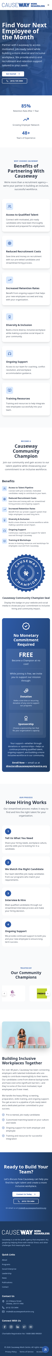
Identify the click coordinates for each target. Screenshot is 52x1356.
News (4, 1278)
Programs (6, 1264)
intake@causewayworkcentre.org (32, 1208)
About (4, 1260)
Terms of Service (26, 1351)
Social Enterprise (9, 1269)
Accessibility (41, 1351)
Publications (7, 1282)
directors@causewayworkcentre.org (26, 766)
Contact (5, 1287)
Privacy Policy (11, 1351)
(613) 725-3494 (16, 81)
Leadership (6, 1273)
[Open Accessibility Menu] (45, 1349)
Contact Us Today (24, 1194)
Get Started (11, 74)
